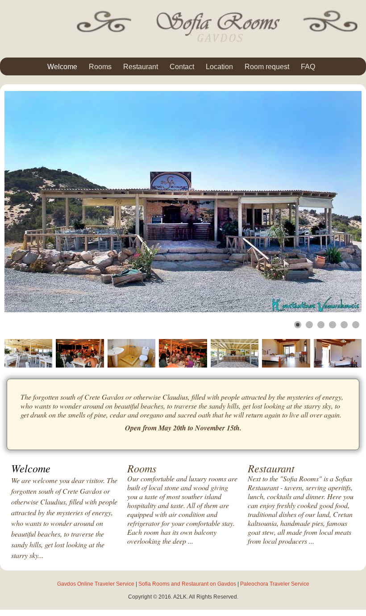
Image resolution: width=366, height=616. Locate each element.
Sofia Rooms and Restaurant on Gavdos (187, 584)
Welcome (62, 66)
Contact (182, 66)
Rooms (100, 66)
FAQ (308, 66)
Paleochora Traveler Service (274, 584)
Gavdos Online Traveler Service (96, 584)
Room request (267, 66)
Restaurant (140, 66)
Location (219, 66)
